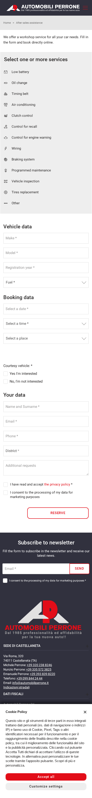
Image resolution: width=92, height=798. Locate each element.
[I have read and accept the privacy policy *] (6, 484)
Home (7, 22)
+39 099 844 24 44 (29, 678)
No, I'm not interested (26, 381)
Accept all (46, 777)
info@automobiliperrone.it (30, 683)
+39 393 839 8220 (42, 674)
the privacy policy (57, 484)
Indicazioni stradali (16, 687)
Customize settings (46, 786)
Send (79, 569)
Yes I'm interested (23, 373)
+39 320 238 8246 (39, 665)
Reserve (58, 513)
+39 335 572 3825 (38, 669)
